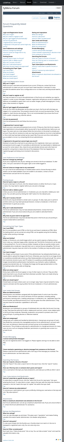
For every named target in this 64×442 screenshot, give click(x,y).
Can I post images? (9, 74)
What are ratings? (37, 34)
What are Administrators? (40, 42)
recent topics (42, 13)
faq (56, 13)
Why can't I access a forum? (11, 62)
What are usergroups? (39, 46)
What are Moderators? (39, 44)
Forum (29, 2)
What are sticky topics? (10, 76)
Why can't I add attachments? (12, 64)
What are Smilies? (8, 72)
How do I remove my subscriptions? (43, 70)
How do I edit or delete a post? (12, 60)
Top (4, 93)
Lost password (57, 19)
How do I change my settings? (12, 50)
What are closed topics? (10, 78)
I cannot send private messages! (42, 50)
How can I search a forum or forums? (44, 58)
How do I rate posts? (38, 36)
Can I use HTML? (8, 70)
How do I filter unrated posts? (41, 38)
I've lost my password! (10, 40)
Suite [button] (35, 2)
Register (57, 17)
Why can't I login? (8, 34)
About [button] (15, 2)
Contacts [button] (52, 2)
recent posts (50, 13)
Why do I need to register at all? (13, 36)
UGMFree (6, 2)
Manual (22, 2)
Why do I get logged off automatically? (15, 38)
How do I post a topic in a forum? (13, 58)
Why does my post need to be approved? (16, 66)
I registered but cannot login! (12, 42)
